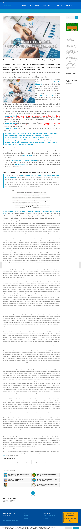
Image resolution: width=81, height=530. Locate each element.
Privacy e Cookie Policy (49, 515)
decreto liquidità (13, 455)
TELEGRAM (69, 83)
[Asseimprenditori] (7, 5)
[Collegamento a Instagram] (71, 1)
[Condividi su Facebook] (8, 462)
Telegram (25, 518)
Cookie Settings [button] (68, 527)
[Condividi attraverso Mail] (55, 462)
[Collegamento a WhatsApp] (75, 1)
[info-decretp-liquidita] (31, 37)
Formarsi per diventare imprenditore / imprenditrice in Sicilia (71, 46)
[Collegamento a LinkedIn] (67, 1)
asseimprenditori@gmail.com (10, 520)
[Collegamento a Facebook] (65, 1)
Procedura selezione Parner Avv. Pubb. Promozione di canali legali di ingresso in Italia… (71, 66)
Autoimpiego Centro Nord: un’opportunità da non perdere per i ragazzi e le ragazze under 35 (72, 59)
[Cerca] (76, 5)
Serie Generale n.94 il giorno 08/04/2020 (42, 67)
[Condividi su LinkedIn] (36, 462)
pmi (17, 455)
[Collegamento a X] (69, 1)
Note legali (45, 518)
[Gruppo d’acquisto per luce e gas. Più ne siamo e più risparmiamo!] (1, 265)
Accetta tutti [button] (76, 527)
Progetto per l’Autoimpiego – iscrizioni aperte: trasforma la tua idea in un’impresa (71, 40)
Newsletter (25, 515)
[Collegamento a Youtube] (73, 1)
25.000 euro (7, 455)
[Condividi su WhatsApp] (26, 462)
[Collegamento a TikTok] (77, 1)
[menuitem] (24, 5)
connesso (9, 504)
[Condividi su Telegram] (45, 462)
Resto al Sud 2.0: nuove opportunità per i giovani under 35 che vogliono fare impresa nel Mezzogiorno (72, 52)
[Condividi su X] (17, 462)
